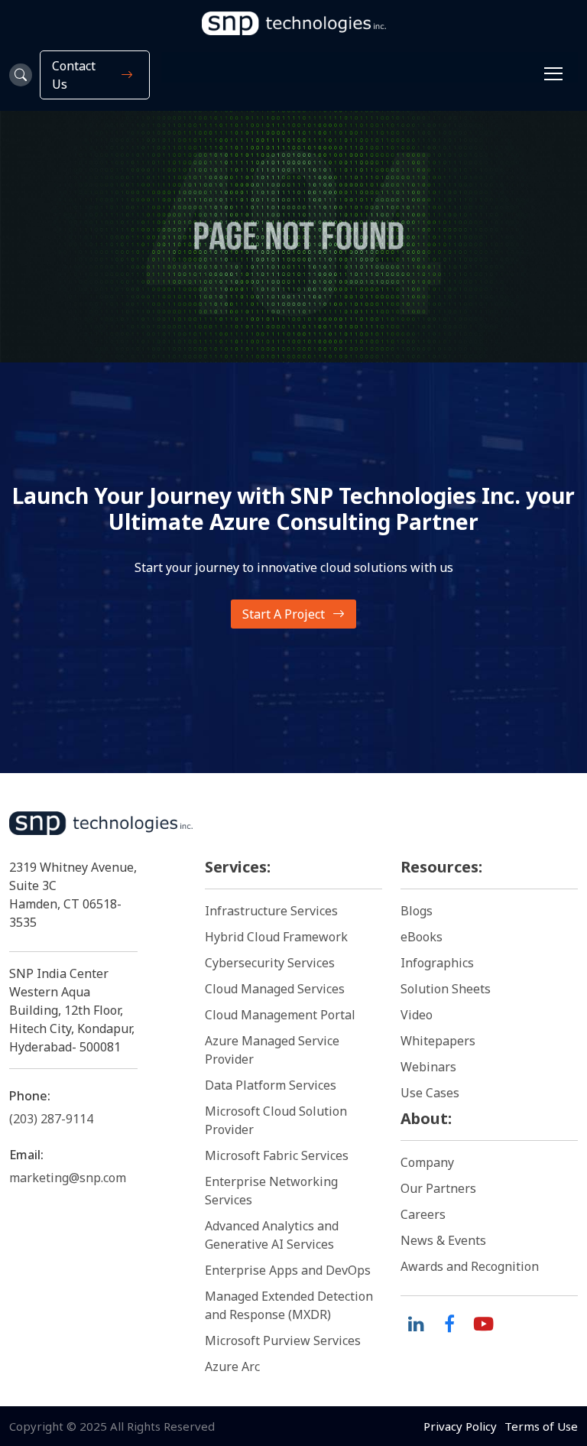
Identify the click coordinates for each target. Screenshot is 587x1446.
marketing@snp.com (67, 1177)
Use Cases (430, 1092)
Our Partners (438, 1188)
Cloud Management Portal (280, 1014)
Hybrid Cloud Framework (276, 936)
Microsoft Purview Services (283, 1340)
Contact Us (74, 75)
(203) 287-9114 (51, 1118)
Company (427, 1162)
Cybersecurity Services (270, 962)
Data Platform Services (270, 1085)
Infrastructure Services (271, 910)
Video (417, 1014)
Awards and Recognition (470, 1266)
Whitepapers (438, 1040)
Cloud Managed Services (275, 988)
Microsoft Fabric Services (277, 1155)
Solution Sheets (446, 988)
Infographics (437, 962)
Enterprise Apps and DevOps (288, 1270)
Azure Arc (232, 1366)
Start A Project (283, 614)
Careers (423, 1214)
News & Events (443, 1240)
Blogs (417, 910)
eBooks (422, 936)
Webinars (428, 1066)
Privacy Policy (460, 1426)
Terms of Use (541, 1426)
